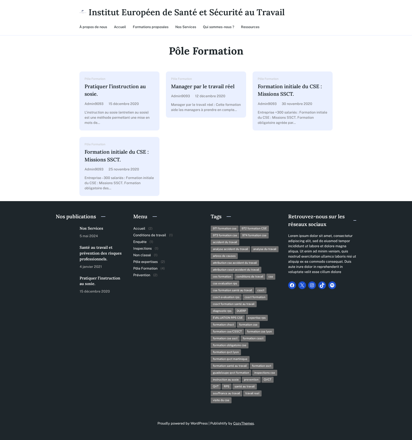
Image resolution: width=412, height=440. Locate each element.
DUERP (241, 311)
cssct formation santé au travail (233, 304)
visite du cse (221, 400)
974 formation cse (254, 235)
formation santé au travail (230, 365)
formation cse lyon (259, 331)
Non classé (142, 255)
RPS (226, 386)
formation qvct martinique (230, 359)
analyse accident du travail (230, 249)
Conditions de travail (149, 235)
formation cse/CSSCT (227, 331)
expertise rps (257, 317)
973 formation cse (225, 235)
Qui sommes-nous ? (218, 27)
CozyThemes (243, 423)
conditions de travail (249, 276)
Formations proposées (150, 27)
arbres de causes (224, 256)
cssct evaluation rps (226, 297)
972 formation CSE (254, 228)
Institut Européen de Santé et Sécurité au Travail (187, 12)
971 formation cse (224, 228)
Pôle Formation (95, 78)
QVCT (267, 379)
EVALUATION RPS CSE (228, 317)
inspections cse (264, 372)
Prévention (141, 275)
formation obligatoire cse (229, 345)
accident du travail (225, 242)
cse (270, 276)
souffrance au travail (226, 393)
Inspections (142, 248)
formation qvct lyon (226, 352)
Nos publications (76, 216)
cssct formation (255, 297)
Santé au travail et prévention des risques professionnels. (101, 253)
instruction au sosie (226, 379)
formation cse (248, 324)
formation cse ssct (225, 338)
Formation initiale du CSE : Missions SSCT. (290, 90)
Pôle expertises (145, 262)
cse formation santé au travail (232, 290)
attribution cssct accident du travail (236, 269)
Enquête (140, 242)
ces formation (222, 276)
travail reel (252, 393)
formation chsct (223, 324)
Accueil (120, 27)
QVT (216, 386)
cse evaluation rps (225, 283)
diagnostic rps (222, 311)
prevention (251, 379)
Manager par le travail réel (203, 86)
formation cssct (253, 338)
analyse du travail (264, 249)
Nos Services (185, 27)
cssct (260, 290)
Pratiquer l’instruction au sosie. (115, 90)
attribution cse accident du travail (235, 262)
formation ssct (261, 365)
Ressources (250, 27)
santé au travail (245, 386)
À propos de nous (93, 27)
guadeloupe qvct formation (231, 372)
